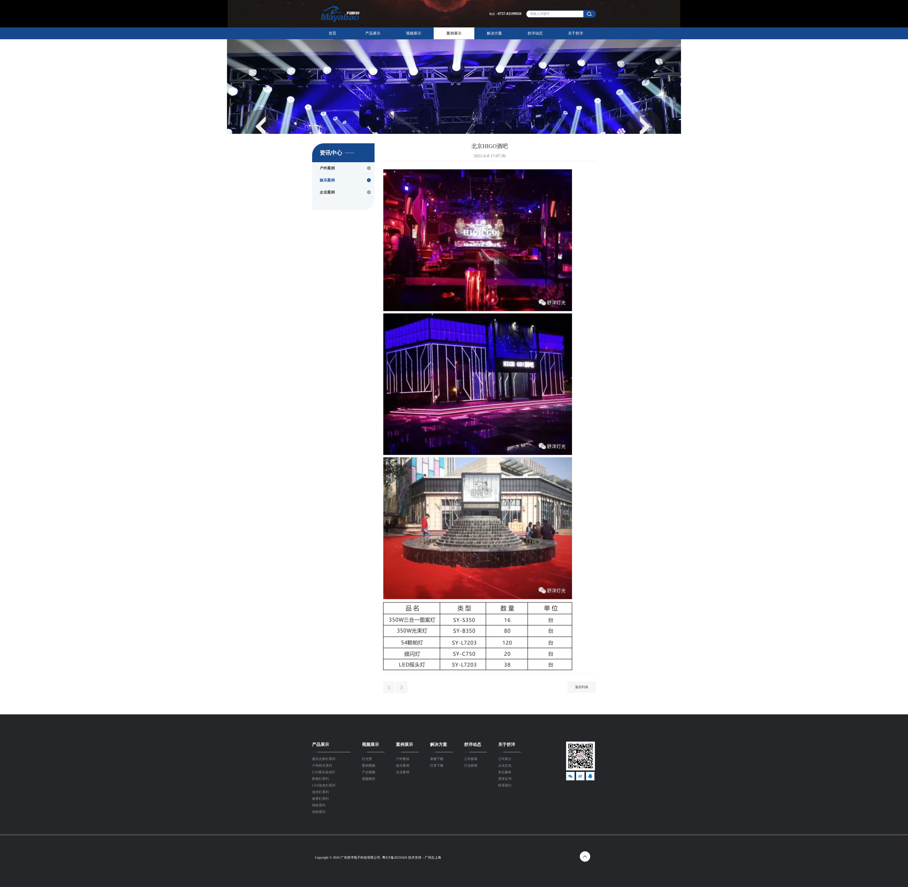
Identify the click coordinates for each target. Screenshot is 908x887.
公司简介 (504, 759)
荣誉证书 (504, 779)
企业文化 (504, 765)
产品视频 (368, 772)
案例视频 (368, 765)
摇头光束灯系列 (323, 759)
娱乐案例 (327, 180)
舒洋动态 (535, 33)
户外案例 (327, 168)
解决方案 (494, 33)
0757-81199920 (509, 14)
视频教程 (368, 779)
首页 (332, 33)
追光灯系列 (320, 792)
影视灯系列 (320, 779)
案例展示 (454, 33)
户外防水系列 (322, 765)
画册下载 (436, 759)
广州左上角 (433, 857)
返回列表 (581, 687)
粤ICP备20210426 (394, 857)
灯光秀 (367, 759)
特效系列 (318, 805)
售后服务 (504, 772)
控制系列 (318, 812)
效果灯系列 (320, 798)
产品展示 (372, 33)
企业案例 (327, 192)
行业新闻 (470, 765)
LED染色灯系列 (323, 785)
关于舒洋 (575, 33)
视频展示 (413, 33)
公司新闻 (470, 759)
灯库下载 (436, 765)
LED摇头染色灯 (323, 772)
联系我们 (504, 785)
